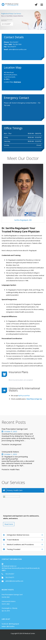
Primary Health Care (14, 490)
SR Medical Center (29, 633)
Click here (17, 82)
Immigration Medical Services (18, 535)
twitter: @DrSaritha (8, 626)
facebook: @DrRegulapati (10, 624)
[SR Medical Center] (10, 4)
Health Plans (15, 469)
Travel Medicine (13, 540)
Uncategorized (15, 444)
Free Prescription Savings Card (14, 429)
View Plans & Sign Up (34, 399)
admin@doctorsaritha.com (17, 49)
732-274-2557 (9, 574)
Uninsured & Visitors (10, 452)
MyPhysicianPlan (24, 396)
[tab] (23, 490)
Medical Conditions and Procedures (20, 544)
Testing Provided (13, 549)
